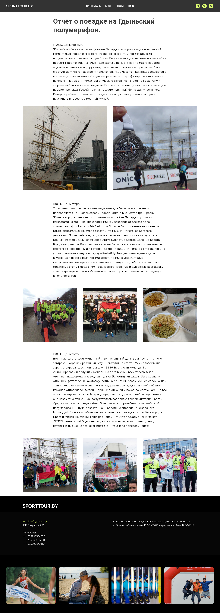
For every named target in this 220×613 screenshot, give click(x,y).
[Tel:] (204, 6)
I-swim (119, 5)
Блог (108, 5)
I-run (131, 5)
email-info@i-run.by (35, 521)
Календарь (93, 5)
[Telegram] (198, 6)
